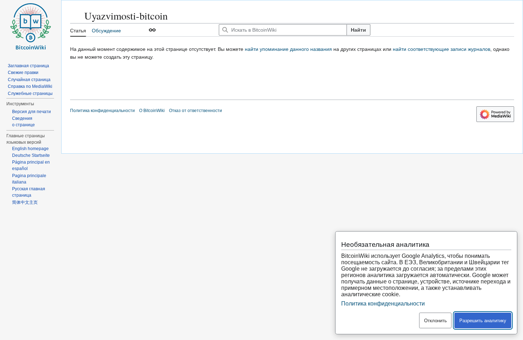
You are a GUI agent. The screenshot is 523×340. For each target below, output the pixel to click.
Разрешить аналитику (482, 320)
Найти (358, 30)
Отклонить (435, 320)
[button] (152, 30)
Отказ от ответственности (195, 110)
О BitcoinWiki (152, 110)
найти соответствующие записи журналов (441, 49)
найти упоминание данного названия (288, 49)
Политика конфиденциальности (102, 110)
